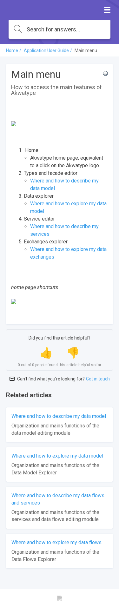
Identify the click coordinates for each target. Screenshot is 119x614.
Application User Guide (46, 50)
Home (12, 50)
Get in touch (98, 378)
